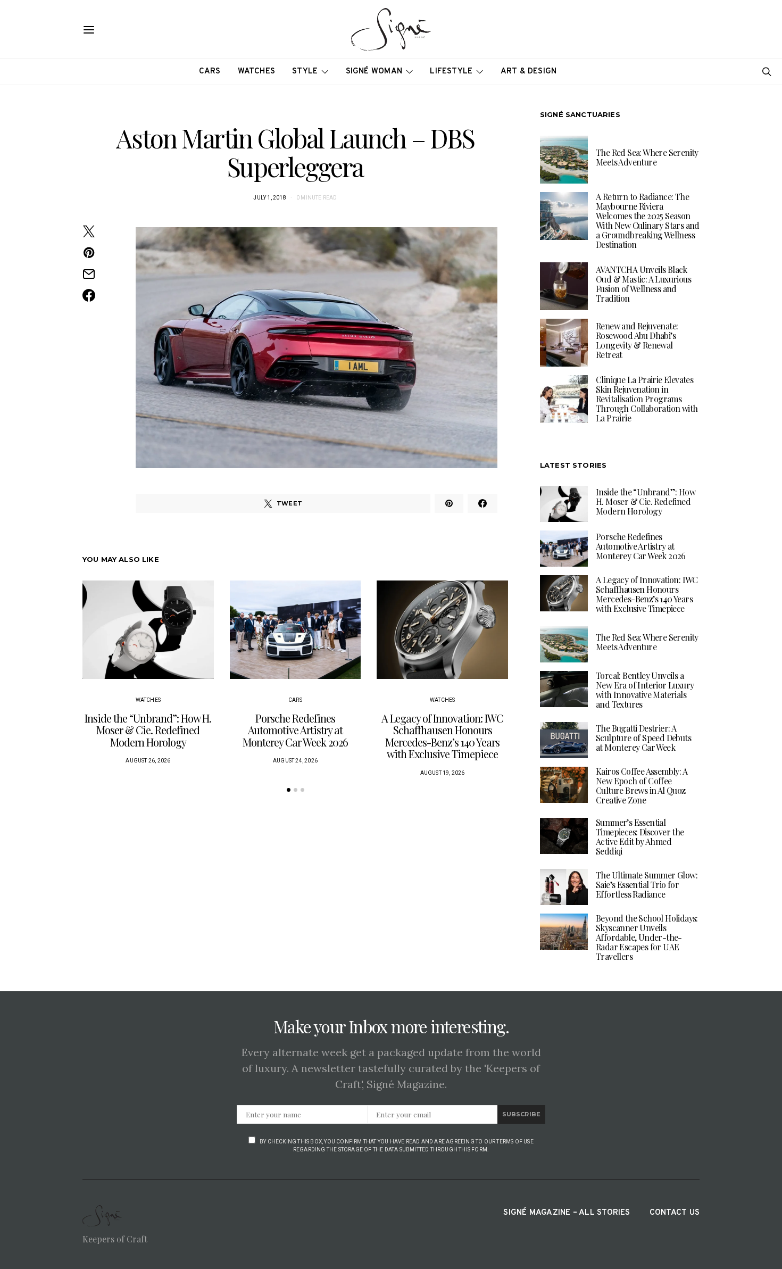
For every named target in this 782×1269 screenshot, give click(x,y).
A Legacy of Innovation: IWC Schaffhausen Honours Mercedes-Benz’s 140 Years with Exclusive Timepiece (442, 736)
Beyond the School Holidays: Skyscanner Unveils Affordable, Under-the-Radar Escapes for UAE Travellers (647, 937)
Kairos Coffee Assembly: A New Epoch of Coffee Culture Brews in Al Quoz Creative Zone (641, 786)
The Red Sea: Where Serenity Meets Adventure (647, 157)
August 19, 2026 (442, 773)
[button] (288, 789)
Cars (210, 72)
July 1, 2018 (269, 198)
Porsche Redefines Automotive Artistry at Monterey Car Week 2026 (295, 730)
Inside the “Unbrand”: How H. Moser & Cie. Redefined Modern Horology (148, 730)
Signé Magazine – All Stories (566, 1213)
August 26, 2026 (148, 761)
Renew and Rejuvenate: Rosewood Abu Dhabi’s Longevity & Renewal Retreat (637, 340)
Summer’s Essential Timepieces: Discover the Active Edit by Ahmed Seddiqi (640, 837)
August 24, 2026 (295, 761)
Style (305, 72)
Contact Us (675, 1213)
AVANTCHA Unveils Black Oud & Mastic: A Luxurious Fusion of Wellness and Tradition (643, 284)
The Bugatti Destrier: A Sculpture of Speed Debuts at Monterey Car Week (643, 738)
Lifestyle (451, 72)
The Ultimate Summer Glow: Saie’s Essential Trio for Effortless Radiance (646, 884)
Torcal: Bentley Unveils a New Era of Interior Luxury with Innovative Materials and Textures (645, 690)
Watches (257, 72)
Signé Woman (374, 72)
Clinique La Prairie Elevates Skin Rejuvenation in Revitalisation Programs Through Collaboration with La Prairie (646, 399)
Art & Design (529, 72)
